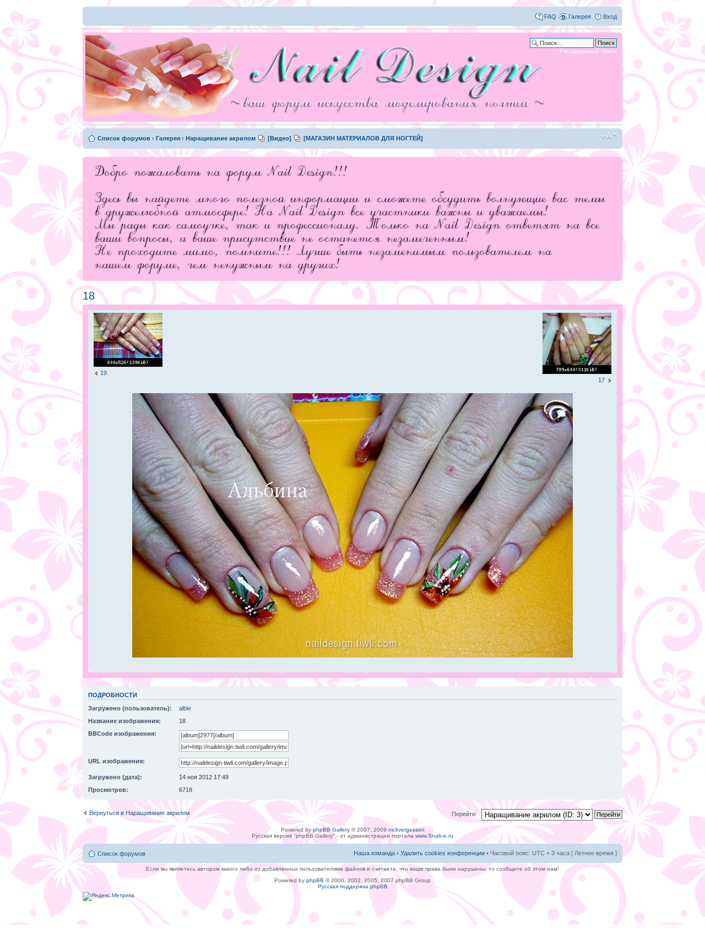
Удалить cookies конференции (442, 853)
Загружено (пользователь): (130, 708)
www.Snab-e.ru (434, 836)
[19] (128, 364)
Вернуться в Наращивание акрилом (139, 813)
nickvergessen (406, 830)
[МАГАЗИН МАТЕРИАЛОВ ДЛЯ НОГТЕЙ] (363, 138)
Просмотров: (108, 789)
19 (103, 373)
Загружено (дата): (115, 777)
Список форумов (123, 138)
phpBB (315, 880)
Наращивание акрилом (221, 138)
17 (601, 380)
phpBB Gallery (331, 830)
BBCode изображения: (122, 733)
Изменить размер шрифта (609, 136)
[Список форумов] (319, 77)
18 (89, 296)
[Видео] (279, 138)
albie (185, 708)
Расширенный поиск (588, 51)
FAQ (550, 16)
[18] (352, 656)
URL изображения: (116, 761)
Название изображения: (124, 721)
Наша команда (374, 853)
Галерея (579, 16)
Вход (610, 16)
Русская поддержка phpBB (353, 886)
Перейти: (464, 814)
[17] (577, 371)
